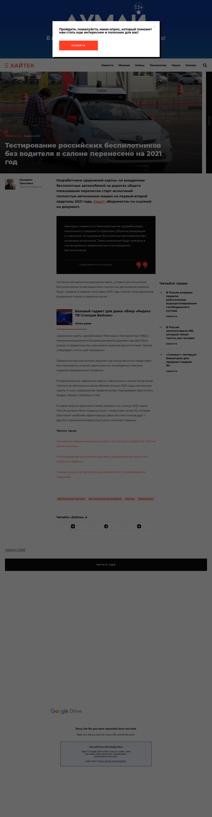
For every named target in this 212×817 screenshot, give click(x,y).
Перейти (78, 45)
